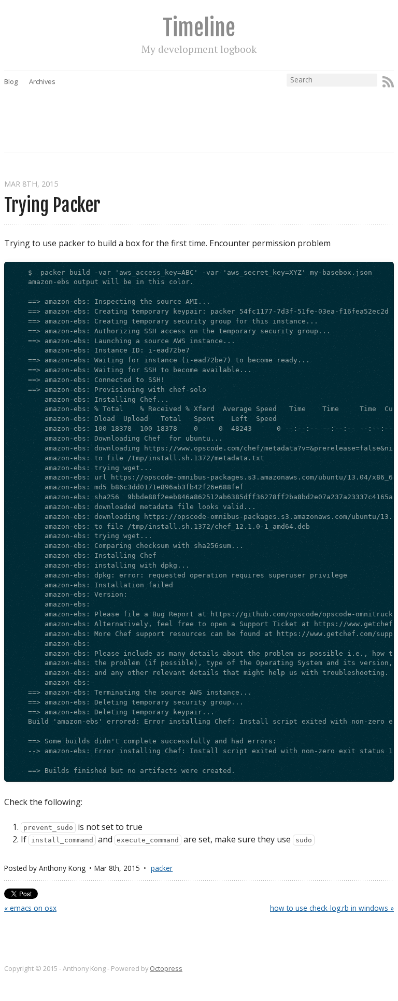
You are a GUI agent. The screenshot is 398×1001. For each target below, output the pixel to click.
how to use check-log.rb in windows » (332, 908)
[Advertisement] (192, 111)
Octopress (166, 968)
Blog (11, 81)
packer (162, 868)
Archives (42, 81)
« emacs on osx (30, 908)
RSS (388, 82)
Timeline (199, 27)
